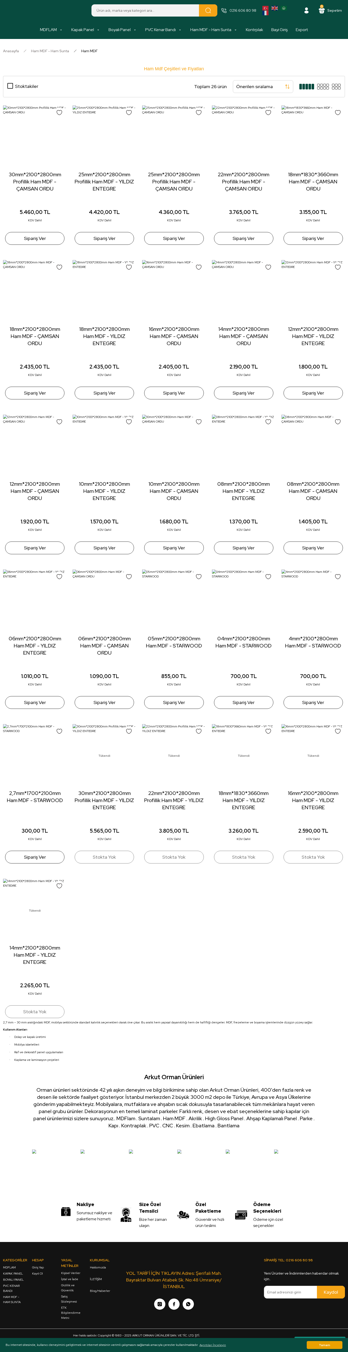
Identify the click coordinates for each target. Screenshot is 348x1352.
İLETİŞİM (96, 1279)
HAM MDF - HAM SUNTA (12, 1299)
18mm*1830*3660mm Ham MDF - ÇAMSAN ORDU (313, 181)
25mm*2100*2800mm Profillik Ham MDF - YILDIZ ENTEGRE (104, 181)
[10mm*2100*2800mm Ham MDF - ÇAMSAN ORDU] (174, 446)
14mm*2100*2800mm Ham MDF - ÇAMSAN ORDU (243, 336)
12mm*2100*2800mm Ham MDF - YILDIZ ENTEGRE (313, 336)
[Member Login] (306, 10)
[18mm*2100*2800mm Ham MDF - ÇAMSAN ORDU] (34, 291)
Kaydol (331, 1292)
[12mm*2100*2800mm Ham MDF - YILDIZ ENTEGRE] (313, 291)
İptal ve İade (69, 1279)
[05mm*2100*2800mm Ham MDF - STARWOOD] (174, 601)
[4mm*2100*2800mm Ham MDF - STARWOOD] (313, 601)
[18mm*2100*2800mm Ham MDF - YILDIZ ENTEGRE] (104, 291)
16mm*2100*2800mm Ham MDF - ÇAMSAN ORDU (174, 336)
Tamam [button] (324, 1345)
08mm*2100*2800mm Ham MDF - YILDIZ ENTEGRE (243, 491)
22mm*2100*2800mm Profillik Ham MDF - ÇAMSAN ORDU (243, 181)
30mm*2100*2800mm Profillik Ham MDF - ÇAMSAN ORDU (35, 181)
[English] (275, 8)
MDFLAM (9, 1267)
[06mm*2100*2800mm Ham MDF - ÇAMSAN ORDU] (104, 601)
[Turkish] (265, 8)
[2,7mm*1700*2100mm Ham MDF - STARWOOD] (34, 756)
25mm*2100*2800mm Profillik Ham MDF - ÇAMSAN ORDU (174, 181)
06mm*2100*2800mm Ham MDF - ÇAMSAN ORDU (104, 645)
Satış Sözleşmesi (69, 1299)
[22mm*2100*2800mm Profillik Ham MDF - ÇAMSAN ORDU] (243, 137)
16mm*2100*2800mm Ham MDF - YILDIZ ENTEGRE (313, 800)
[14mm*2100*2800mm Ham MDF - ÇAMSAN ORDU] (243, 291)
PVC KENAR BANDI (11, 1288)
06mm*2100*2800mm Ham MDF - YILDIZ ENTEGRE (35, 645)
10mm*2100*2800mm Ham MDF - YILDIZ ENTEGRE (104, 491)
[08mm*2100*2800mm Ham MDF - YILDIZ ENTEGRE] (243, 446)
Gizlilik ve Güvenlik (68, 1287)
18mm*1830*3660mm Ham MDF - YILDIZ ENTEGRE (244, 800)
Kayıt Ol (37, 1274)
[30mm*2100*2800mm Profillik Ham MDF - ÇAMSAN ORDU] (34, 137)
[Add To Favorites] (59, 112)
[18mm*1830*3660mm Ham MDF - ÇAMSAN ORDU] (313, 137)
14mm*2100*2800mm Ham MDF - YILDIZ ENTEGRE (34, 954)
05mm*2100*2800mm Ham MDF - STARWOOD (174, 642)
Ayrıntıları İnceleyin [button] (212, 1345)
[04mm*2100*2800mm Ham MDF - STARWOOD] (243, 601)
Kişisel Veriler (70, 1273)
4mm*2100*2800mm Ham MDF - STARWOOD (313, 642)
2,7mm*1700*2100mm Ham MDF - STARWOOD (35, 797)
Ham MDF (89, 51)
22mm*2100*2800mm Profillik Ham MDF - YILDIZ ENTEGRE (174, 800)
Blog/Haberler (100, 1291)
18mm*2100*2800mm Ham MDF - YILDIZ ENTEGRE (104, 336)
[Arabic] (284, 8)
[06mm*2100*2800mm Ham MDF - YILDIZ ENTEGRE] (34, 601)
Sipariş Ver (35, 238)
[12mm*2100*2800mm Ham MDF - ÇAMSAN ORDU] (34, 446)
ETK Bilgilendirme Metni (71, 1313)
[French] (265, 13)
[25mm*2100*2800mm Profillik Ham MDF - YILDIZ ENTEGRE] (104, 137)
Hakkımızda (98, 1267)
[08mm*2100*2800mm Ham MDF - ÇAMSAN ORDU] (313, 446)
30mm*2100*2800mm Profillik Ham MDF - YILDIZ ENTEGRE (104, 800)
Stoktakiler (26, 86)
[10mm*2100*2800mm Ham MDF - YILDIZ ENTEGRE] (104, 446)
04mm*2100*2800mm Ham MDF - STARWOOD (244, 642)
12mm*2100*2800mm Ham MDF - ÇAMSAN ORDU (35, 491)
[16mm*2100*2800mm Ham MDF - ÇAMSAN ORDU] (174, 291)
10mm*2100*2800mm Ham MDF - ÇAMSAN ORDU (174, 491)
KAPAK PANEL (13, 1274)
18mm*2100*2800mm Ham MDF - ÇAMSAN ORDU (35, 336)
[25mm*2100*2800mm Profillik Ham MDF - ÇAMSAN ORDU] (174, 137)
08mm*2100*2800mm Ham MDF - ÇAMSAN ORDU (313, 491)
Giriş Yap (38, 1267)
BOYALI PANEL (13, 1280)
